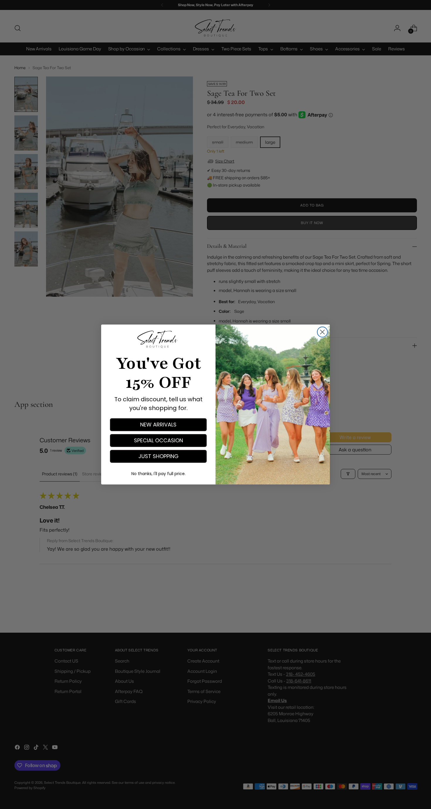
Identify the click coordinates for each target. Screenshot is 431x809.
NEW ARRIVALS (158, 424)
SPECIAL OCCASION (158, 440)
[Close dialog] (322, 332)
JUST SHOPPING (158, 456)
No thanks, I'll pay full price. (158, 474)
